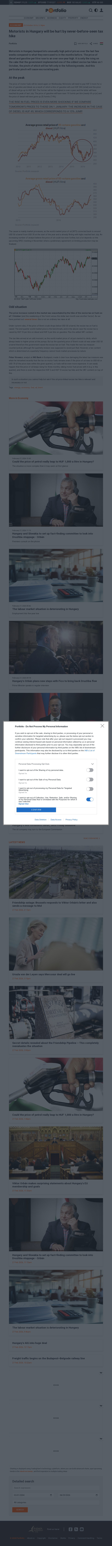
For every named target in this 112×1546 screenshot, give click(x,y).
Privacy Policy (71, 819)
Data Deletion (40, 819)
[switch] (89, 770)
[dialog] (56, 773)
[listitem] (56, 764)
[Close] (103, 726)
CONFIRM (36, 810)
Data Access (56, 819)
